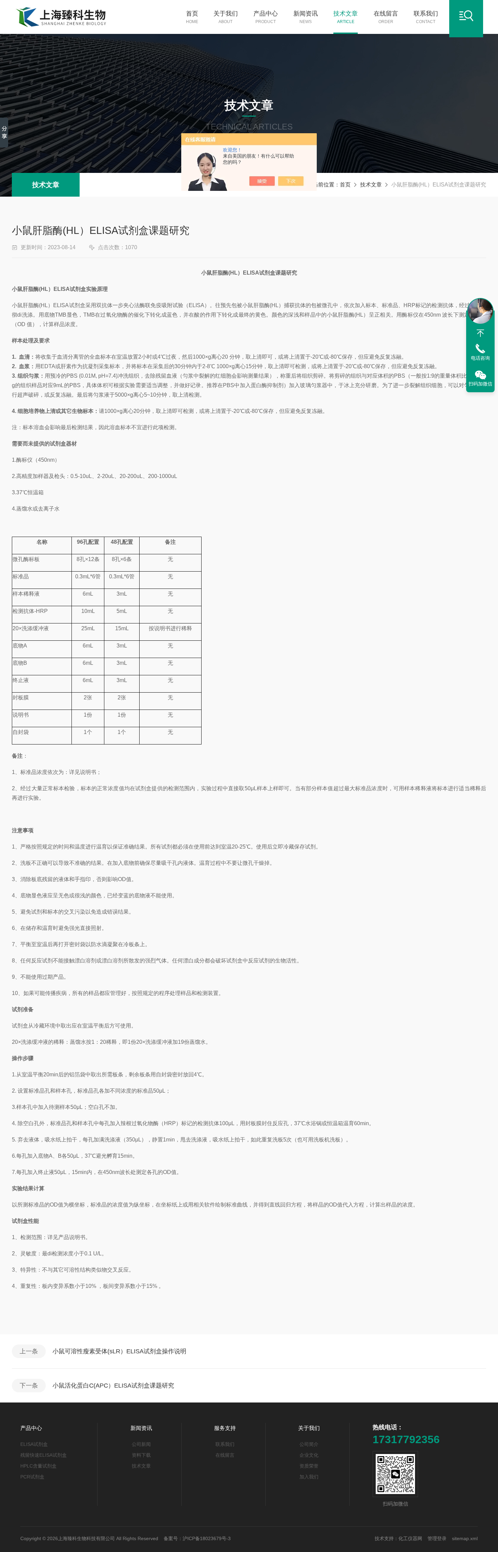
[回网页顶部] (480, 333)
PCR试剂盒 (32, 1476)
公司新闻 (141, 1444)
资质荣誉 (308, 1466)
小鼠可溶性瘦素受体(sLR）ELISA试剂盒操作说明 (119, 1351)
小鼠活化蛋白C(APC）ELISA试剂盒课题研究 (113, 1385)
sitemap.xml (465, 1538)
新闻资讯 (305, 17)
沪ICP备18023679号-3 (207, 1538)
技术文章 (345, 17)
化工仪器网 (410, 1538)
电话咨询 (480, 358)
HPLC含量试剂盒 (38, 1466)
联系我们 (426, 17)
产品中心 (265, 17)
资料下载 (141, 1455)
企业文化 (308, 1455)
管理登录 (437, 1538)
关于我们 (225, 17)
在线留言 (386, 17)
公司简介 (308, 1444)
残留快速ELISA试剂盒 (43, 1455)
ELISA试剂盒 (34, 1444)
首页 (192, 17)
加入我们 (308, 1476)
